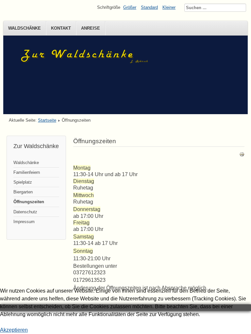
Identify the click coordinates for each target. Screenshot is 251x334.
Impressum (24, 221)
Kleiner (169, 7)
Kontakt (61, 28)
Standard (149, 7)
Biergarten (23, 192)
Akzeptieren (14, 330)
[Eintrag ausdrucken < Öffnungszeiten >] (241, 155)
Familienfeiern (26, 172)
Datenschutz (25, 211)
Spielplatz (22, 182)
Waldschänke (24, 28)
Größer (129, 7)
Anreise (90, 28)
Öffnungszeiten (28, 201)
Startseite (47, 120)
